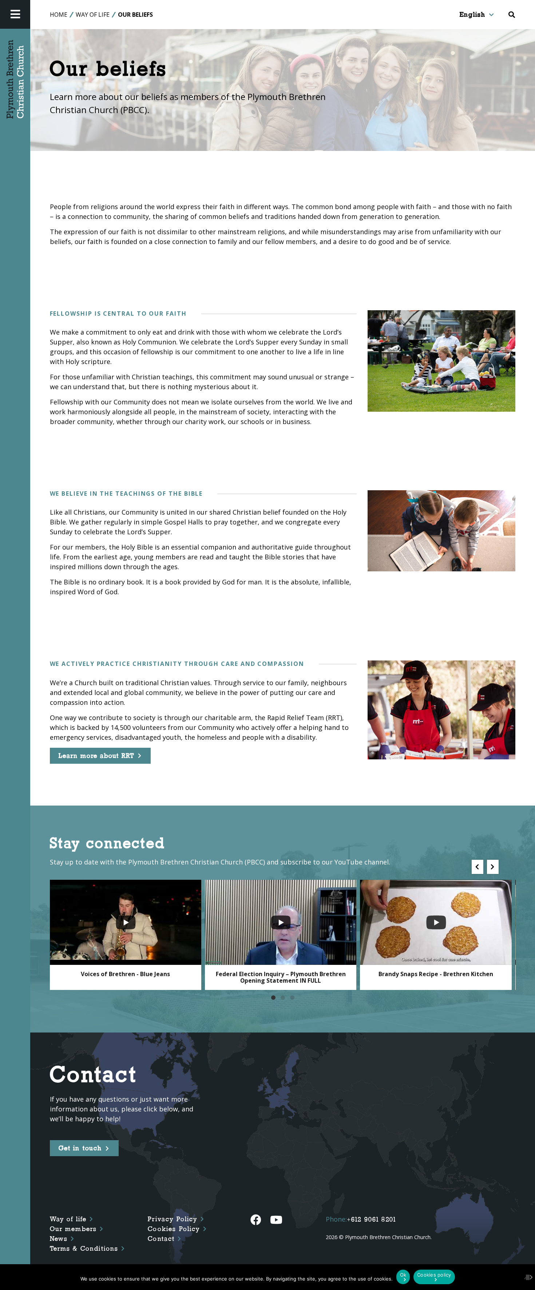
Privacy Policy (172, 1219)
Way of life (68, 1219)
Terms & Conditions (84, 1248)
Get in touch (80, 1148)
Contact (161, 1238)
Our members (73, 1229)
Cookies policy (434, 1275)
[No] (526, 1277)
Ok (403, 1275)
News (59, 1238)
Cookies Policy (174, 1229)
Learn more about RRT (96, 755)
